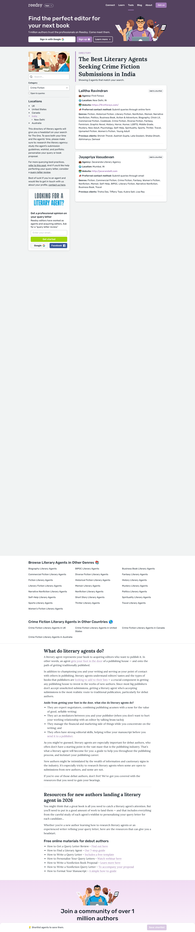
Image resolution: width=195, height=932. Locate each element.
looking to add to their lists (91, 679)
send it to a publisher (60, 736)
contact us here (57, 185)
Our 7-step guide (95, 850)
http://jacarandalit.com (104, 171)
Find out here (100, 846)
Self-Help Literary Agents (42, 597)
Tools (131, 5)
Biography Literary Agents (42, 568)
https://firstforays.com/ (105, 105)
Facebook (56, 245)
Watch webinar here (109, 858)
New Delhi (39, 119)
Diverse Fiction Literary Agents (91, 574)
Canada (36, 112)
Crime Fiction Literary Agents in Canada (143, 627)
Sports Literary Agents (40, 603)
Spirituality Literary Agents (136, 597)
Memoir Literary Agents (87, 585)
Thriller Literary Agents (87, 603)
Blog (139, 5)
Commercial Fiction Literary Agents (47, 574)
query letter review (40, 172)
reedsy (35, 5)
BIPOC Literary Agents (87, 568)
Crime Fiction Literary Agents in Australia (50, 637)
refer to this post (37, 165)
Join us (161, 5)
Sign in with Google (50, 39)
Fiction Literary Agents (40, 580)
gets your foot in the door (86, 661)
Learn (121, 5)
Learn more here (110, 862)
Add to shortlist (155, 91)
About (148, 5)
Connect (110, 5)
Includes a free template (99, 854)
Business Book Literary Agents (138, 568)
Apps (47, 6)
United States (39, 109)
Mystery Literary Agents (135, 585)
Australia (36, 123)
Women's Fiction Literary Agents (45, 608)
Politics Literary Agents (134, 591)
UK (33, 106)
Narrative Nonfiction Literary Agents (47, 591)
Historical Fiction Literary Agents (92, 580)
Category (32, 83)
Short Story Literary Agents (89, 597)
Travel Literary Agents (134, 603)
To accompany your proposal (116, 866)
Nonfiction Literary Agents (89, 591)
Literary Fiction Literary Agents (45, 585)
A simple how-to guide (102, 871)
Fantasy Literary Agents (135, 574)
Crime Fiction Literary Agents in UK (47, 627)
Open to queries (37, 93)
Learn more (101, 39)
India (34, 116)
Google (38, 245)
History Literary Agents (134, 580)
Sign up (83, 39)
